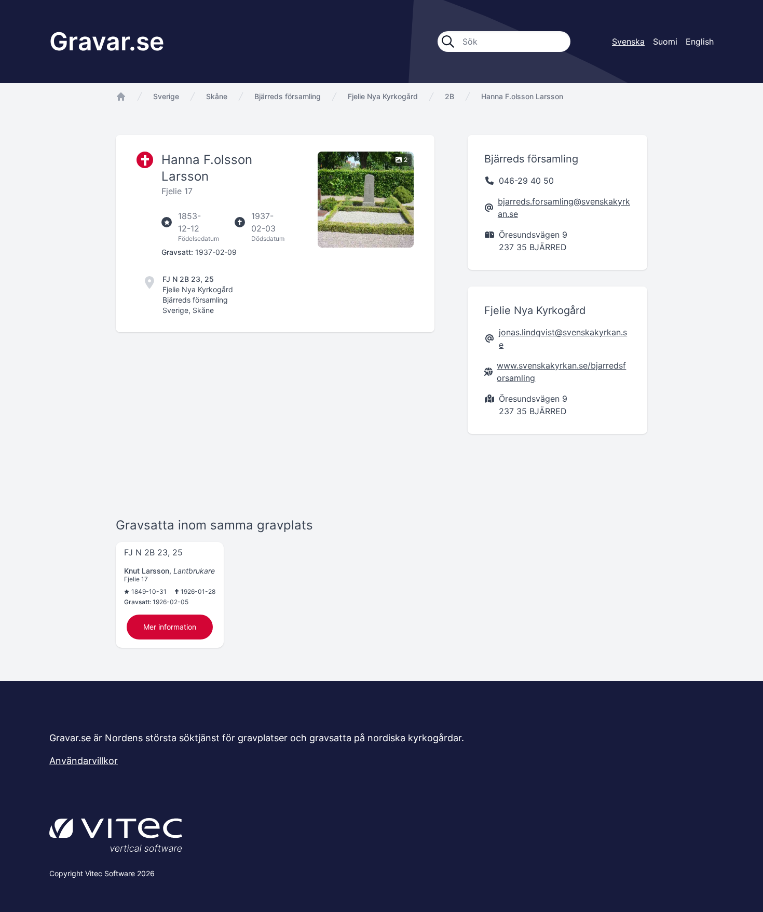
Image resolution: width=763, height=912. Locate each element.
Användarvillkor (83, 760)
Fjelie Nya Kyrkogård (383, 96)
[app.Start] (121, 96)
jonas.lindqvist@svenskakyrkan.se (563, 338)
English (700, 41)
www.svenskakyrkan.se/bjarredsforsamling (561, 371)
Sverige (166, 96)
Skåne (216, 96)
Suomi (665, 41)
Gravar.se (106, 41)
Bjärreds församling (287, 96)
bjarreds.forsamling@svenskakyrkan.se (564, 207)
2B (449, 96)
